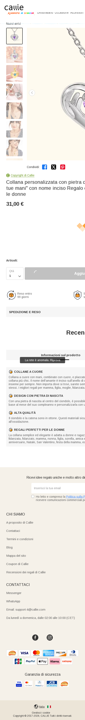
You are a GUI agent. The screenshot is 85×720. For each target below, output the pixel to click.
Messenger (13, 593)
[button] (32, 93)
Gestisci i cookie (41, 712)
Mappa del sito (16, 555)
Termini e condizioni (19, 539)
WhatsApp (13, 601)
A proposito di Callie (19, 522)
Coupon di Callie (17, 564)
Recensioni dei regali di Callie (26, 572)
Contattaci (13, 530)
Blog (9, 547)
